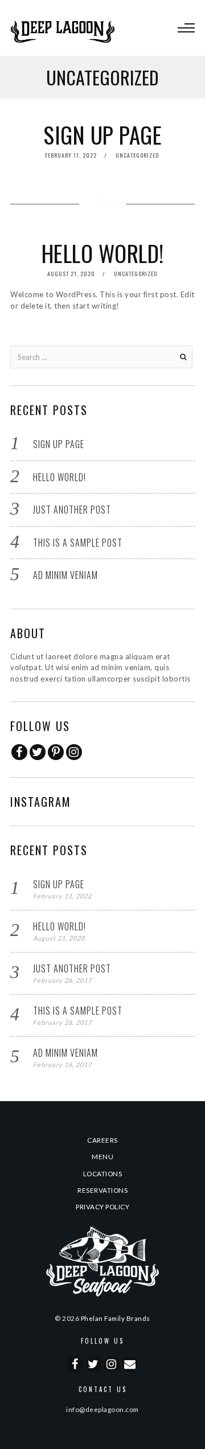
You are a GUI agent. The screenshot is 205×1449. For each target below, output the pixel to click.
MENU (102, 1156)
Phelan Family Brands (115, 1318)
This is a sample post (77, 542)
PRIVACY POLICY (102, 1206)
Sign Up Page (102, 134)
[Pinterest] (56, 752)
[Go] (182, 357)
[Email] (130, 1364)
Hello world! (103, 252)
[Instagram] (74, 752)
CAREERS (102, 1140)
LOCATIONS (102, 1173)
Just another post (72, 509)
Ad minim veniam (65, 575)
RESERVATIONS (102, 1190)
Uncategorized (137, 155)
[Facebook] (19, 752)
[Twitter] (38, 752)
